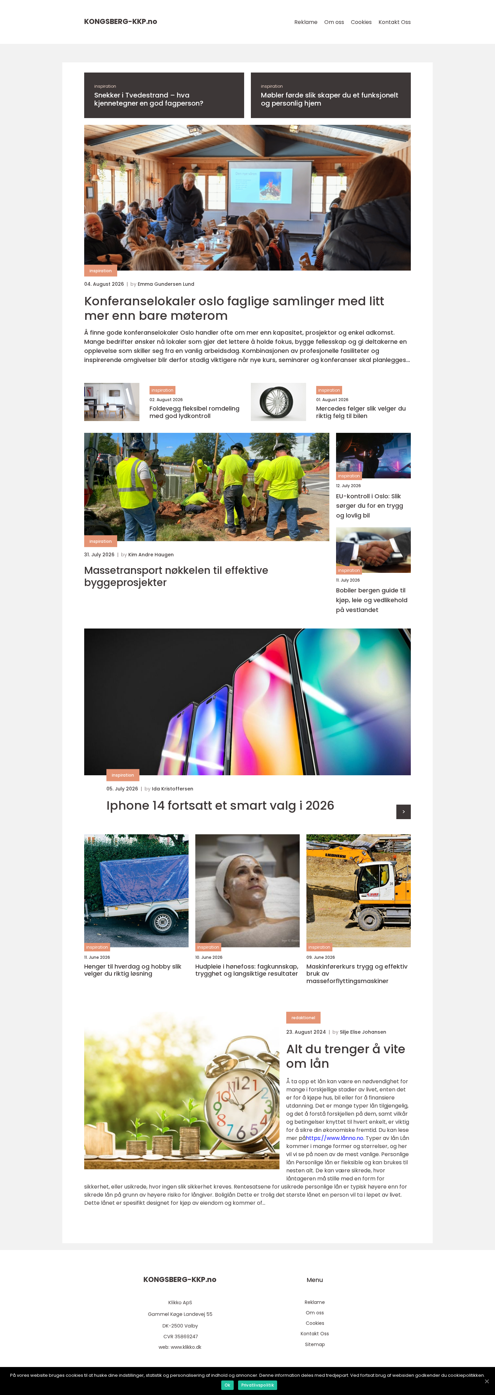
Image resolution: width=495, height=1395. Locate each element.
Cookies (361, 22)
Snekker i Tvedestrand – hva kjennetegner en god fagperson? (148, 99)
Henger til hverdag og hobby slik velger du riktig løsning (133, 970)
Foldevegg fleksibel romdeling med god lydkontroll (194, 412)
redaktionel (303, 1018)
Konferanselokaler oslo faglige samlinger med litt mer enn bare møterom (234, 308)
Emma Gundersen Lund (166, 284)
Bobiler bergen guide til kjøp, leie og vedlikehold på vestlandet (371, 600)
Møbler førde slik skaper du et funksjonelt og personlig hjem (329, 99)
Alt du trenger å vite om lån (345, 1056)
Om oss (334, 22)
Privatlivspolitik (257, 1385)
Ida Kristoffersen (172, 788)
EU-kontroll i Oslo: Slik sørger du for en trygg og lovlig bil (369, 506)
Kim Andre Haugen (151, 554)
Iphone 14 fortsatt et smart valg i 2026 (220, 805)
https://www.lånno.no (334, 1138)
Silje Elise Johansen (363, 1032)
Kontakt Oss (394, 22)
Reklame (306, 22)
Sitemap (315, 1344)
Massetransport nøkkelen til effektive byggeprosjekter (176, 576)
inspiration (105, 86)
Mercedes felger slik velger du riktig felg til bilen (361, 412)
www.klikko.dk (186, 1347)
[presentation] (403, 812)
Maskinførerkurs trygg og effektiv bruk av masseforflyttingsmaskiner (356, 974)
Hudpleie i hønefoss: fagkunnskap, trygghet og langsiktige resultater (246, 970)
